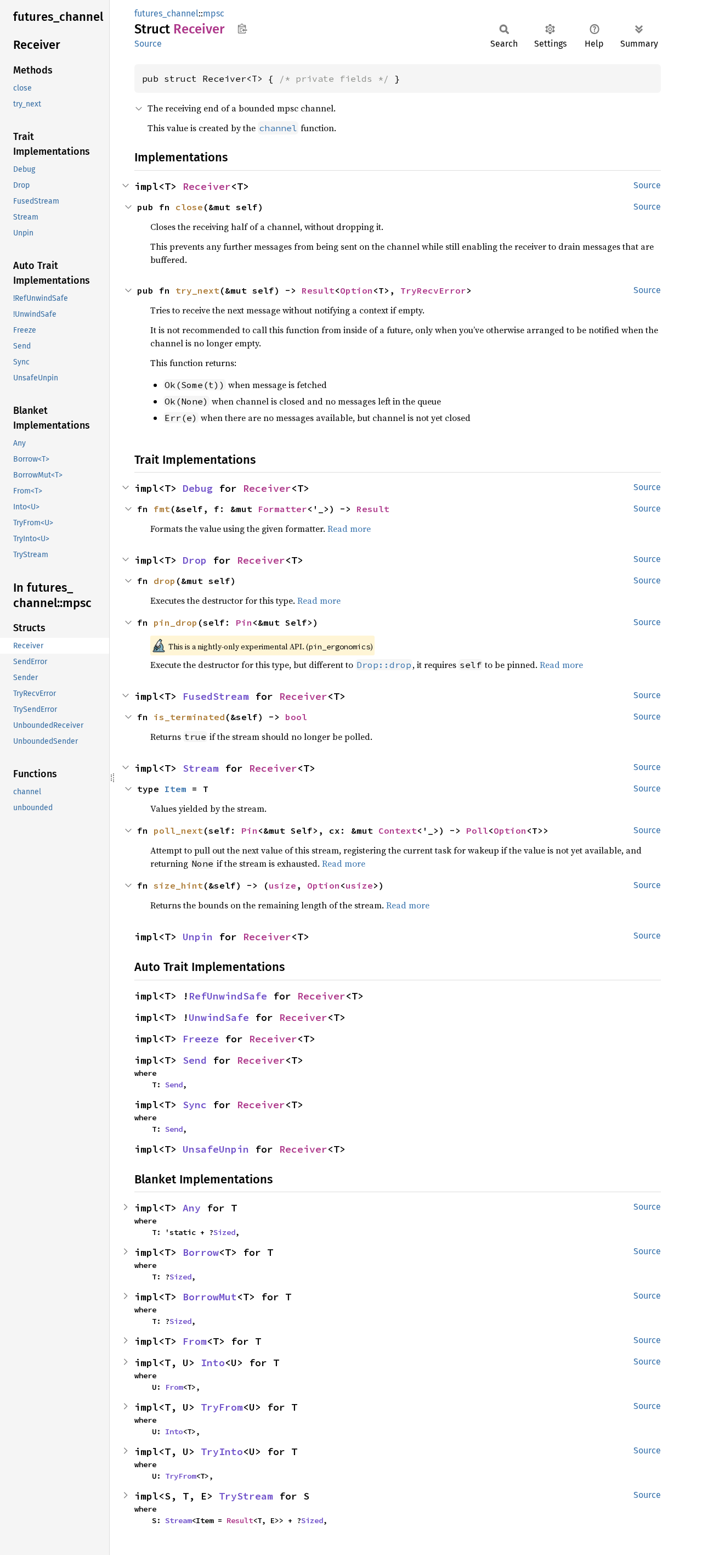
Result (318, 290)
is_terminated (189, 716)
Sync (195, 1104)
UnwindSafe (219, 1017)
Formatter (282, 508)
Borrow (201, 1252)
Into (213, 1362)
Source (148, 43)
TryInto (222, 1451)
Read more (349, 529)
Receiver (207, 186)
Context (397, 830)
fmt (162, 508)
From (195, 1341)
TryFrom (222, 1407)
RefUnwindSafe (228, 996)
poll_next (178, 830)
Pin (244, 622)
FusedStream (216, 696)
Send (195, 1060)
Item (175, 788)
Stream (201, 768)
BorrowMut (210, 1296)
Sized (224, 1232)
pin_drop (175, 622)
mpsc (213, 13)
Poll (477, 830)
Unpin (198, 936)
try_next (197, 290)
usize (282, 885)
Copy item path (242, 28)
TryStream (246, 1496)
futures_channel (166, 13)
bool (296, 716)
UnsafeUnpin (216, 1149)
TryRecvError (433, 290)
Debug (198, 488)
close (189, 206)
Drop (195, 560)
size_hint (178, 885)
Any (192, 1208)
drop (165, 580)
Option (356, 290)
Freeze (201, 1038)
